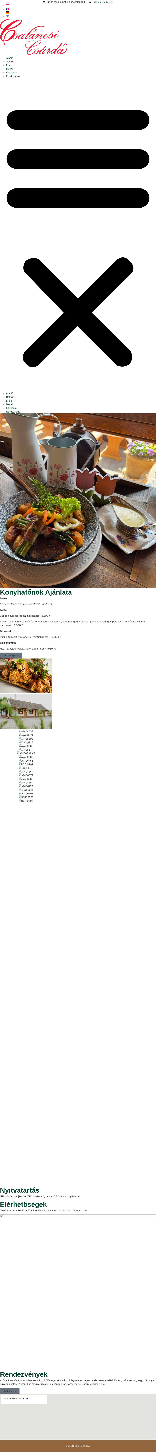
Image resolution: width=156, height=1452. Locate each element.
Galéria (10, 61)
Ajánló (9, 57)
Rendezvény (13, 76)
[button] (78, 235)
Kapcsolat (12, 72)
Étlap (9, 65)
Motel (9, 68)
